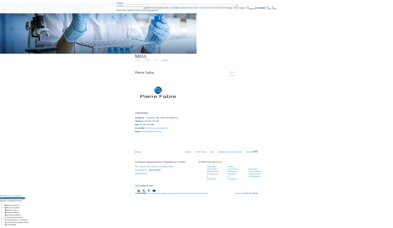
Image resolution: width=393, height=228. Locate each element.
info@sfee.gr (142, 173)
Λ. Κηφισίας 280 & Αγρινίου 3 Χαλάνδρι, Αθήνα (155, 167)
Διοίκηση (232, 72)
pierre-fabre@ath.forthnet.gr (151, 132)
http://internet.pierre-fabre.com (157, 128)
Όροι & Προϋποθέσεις (154, 193)
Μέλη (155, 60)
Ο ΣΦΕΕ (147, 60)
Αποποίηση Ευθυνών (186, 193)
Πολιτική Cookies (201, 193)
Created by (246, 193)
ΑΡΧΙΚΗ (137, 60)
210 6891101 (142, 170)
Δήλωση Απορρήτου (170, 193)
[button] (268, 8)
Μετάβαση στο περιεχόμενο (11, 196)
